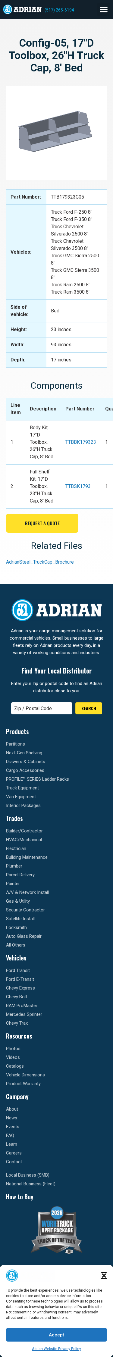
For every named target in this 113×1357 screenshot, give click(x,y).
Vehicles (16, 957)
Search (88, 708)
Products (17, 731)
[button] (104, 1276)
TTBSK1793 (78, 486)
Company (17, 1096)
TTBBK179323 (80, 442)
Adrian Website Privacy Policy (56, 1349)
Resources (19, 1035)
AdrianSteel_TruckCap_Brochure (40, 562)
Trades (14, 818)
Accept (56, 1335)
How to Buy (19, 1196)
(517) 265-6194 (59, 10)
